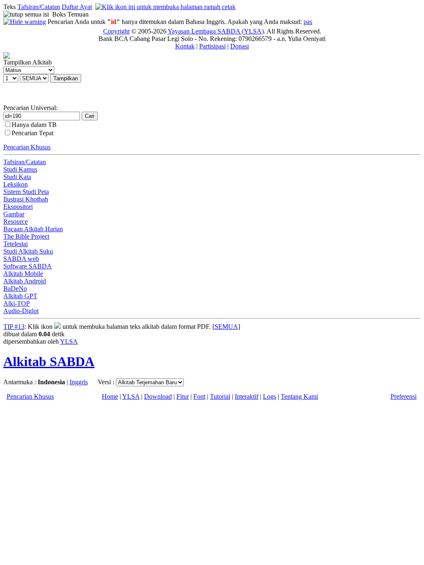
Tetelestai (15, 243)
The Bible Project (26, 236)
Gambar (13, 214)
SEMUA (226, 326)
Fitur (182, 396)
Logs (269, 396)
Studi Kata (17, 176)
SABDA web (21, 258)
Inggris (79, 381)
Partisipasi (212, 46)
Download (158, 396)
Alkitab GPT (20, 295)
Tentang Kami (299, 396)
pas (308, 21)
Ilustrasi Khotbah (25, 199)
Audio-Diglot (21, 310)
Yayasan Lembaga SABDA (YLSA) (216, 31)
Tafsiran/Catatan (38, 6)
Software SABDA (27, 266)
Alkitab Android (24, 281)
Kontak (185, 46)
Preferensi (403, 396)
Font (199, 396)
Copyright (116, 31)
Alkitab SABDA (48, 361)
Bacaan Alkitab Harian (33, 228)
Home (110, 396)
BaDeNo (15, 288)
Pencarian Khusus (27, 147)
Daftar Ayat (77, 6)
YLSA (69, 341)
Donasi (239, 46)
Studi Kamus (20, 169)
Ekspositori (18, 206)
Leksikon (15, 184)
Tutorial (220, 396)
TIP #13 (13, 326)
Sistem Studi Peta (26, 191)
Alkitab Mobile (23, 273)
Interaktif (246, 396)
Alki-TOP (16, 303)
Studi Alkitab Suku (28, 251)
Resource (15, 221)
